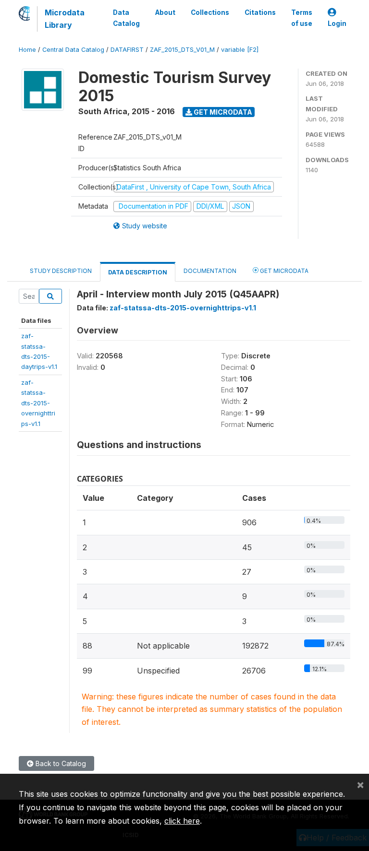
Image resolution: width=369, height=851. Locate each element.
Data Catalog (126, 18)
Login (337, 23)
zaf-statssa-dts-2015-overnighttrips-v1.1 (38, 402)
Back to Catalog (60, 763)
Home (27, 49)
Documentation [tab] (210, 270)
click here (182, 821)
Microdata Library (65, 19)
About (165, 12)
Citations (260, 12)
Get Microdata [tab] (283, 270)
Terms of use (301, 18)
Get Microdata (222, 112)
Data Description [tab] (137, 272)
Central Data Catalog (73, 49)
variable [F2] (239, 49)
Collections (210, 12)
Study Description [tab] (61, 270)
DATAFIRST (127, 49)
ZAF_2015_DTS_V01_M (182, 49)
